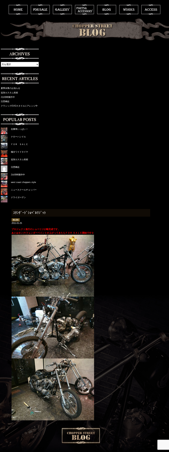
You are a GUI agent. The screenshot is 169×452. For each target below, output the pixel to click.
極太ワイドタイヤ (19, 152)
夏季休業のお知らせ (10, 88)
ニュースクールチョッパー (24, 190)
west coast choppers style (23, 182)
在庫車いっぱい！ (19, 129)
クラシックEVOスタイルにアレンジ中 (19, 106)
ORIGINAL (84, 9)
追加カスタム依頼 (9, 92)
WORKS (129, 9)
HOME (18, 9)
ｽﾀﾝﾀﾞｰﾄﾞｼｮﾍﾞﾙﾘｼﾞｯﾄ (29, 213)
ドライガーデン (18, 197)
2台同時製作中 (8, 97)
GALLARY (62, 9)
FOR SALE (40, 9)
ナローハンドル (18, 136)
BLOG (107, 9)
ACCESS (151, 9)
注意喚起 (5, 101)
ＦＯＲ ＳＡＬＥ (19, 144)
